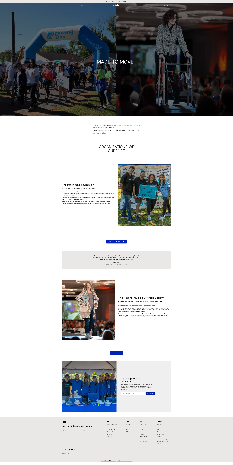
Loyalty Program (161, 434)
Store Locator (160, 424)
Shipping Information (112, 424)
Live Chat (109, 436)
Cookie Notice (143, 441)
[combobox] (108, 460)
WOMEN (64, 5)
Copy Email (150, 393)
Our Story (159, 427)
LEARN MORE (116, 353)
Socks (141, 429)
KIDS (76, 5)
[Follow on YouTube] (72, 449)
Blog (127, 429)
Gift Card (142, 431)
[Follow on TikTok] (75, 449)
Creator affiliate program (163, 439)
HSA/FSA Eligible (144, 424)
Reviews (128, 427)
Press (158, 429)
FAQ (127, 431)
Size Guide (109, 427)
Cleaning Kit (143, 427)
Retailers (159, 443)
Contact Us (109, 434)
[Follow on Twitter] (66, 449)
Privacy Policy (143, 436)
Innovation (128, 424)
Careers (159, 436)
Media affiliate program (162, 441)
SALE (82, 5)
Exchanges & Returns (112, 429)
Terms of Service (144, 439)
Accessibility (143, 434)
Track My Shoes (111, 431)
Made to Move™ (160, 431)
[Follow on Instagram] (69, 449)
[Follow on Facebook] (63, 449)
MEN (70, 5)
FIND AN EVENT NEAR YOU (116, 241)
